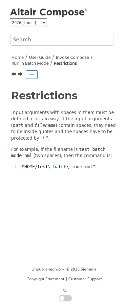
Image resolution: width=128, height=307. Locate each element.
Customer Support (85, 279)
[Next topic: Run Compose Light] (20, 75)
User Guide (40, 57)
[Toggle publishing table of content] (32, 74)
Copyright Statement (45, 279)
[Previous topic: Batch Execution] (14, 75)
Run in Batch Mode (30, 63)
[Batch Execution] (14, 75)
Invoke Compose (72, 57)
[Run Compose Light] (20, 75)
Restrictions (65, 63)
